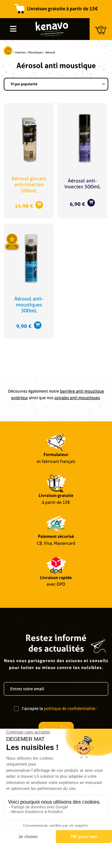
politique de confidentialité (69, 708)
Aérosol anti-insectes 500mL (82, 183)
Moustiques (35, 52)
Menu (13, 28)
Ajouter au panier (39, 205)
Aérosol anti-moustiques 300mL (28, 304)
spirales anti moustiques (77, 397)
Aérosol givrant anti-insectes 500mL (29, 184)
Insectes (20, 52)
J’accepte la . (60, 708)
